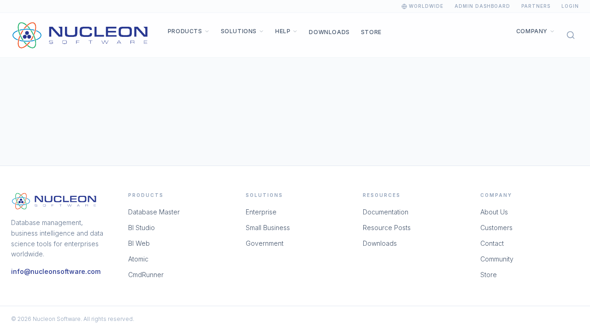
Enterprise (261, 212)
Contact (492, 243)
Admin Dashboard (482, 6)
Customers (496, 227)
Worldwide (426, 6)
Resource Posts (387, 227)
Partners (535, 6)
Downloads (329, 32)
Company (532, 31)
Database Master (154, 212)
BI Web (139, 243)
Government (264, 243)
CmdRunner (146, 275)
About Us (494, 212)
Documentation (385, 212)
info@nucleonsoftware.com (55, 271)
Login (570, 6)
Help (282, 31)
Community (496, 259)
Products (185, 31)
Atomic (138, 259)
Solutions (239, 31)
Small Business (268, 227)
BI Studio (141, 227)
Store (371, 32)
